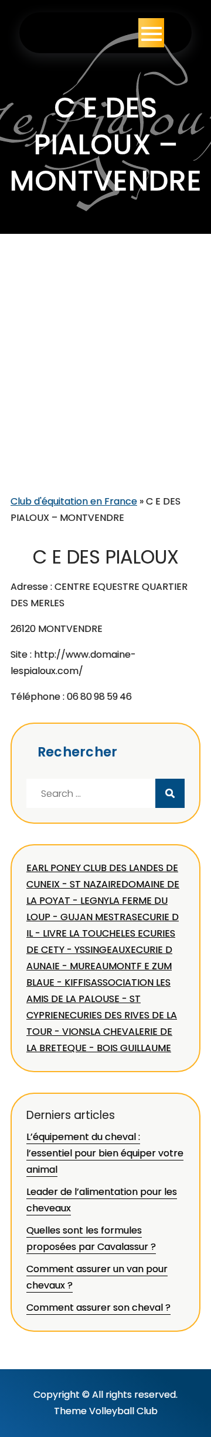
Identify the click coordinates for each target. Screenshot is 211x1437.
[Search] (170, 793)
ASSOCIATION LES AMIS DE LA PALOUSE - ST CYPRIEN (98, 999)
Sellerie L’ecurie (78, 32)
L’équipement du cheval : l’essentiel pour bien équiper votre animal (104, 1153)
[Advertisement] (105, 382)
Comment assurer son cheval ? (98, 1307)
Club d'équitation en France (74, 501)
